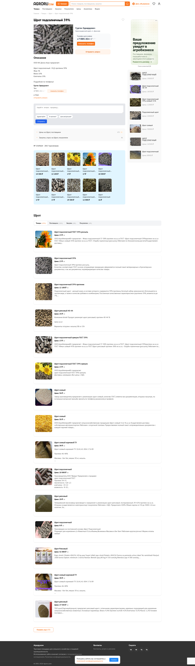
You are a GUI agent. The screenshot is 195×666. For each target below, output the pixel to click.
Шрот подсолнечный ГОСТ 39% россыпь (89, 170)
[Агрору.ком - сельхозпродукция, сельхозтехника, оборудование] (43, 3)
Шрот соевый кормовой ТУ (65, 442)
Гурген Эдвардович (85, 28)
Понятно (114, 660)
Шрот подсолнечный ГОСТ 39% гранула (73, 170)
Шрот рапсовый (60, 496)
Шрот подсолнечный (104, 195)
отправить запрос (41, 98)
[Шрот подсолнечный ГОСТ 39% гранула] (43, 379)
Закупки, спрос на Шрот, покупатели (53, 137)
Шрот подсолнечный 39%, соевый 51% (89, 195)
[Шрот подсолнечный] (43, 484)
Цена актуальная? (65, 117)
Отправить (41, 121)
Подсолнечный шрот (150, 112)
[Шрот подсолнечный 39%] (43, 273)
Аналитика (88, 9)
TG (141, 650)
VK (131, 650)
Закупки (58, 9)
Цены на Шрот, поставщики (50, 132)
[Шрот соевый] (43, 405)
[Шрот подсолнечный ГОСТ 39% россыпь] (43, 247)
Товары (36, 9)
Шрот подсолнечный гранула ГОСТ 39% (57, 195)
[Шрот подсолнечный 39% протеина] (43, 299)
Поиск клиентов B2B (144, 66)
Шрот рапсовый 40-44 (63, 310)
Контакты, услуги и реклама (104, 649)
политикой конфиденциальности (90, 661)
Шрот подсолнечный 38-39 (104, 170)
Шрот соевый (147, 125)
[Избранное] (154, 3)
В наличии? (52, 117)
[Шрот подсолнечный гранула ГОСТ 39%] (43, 352)
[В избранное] (123, 20)
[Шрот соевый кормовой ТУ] (43, 457)
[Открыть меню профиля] (159, 3)
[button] (127, 4)
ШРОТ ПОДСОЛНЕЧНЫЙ (149, 74)
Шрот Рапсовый (60, 548)
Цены (79, 9)
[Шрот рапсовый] (43, 511)
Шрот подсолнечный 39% (42, 195)
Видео (97, 9)
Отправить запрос (93, 52)
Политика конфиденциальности (57, 657)
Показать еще (43, 630)
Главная (36, 13)
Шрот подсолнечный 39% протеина (57, 170)
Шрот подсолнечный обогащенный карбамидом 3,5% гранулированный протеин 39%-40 (73, 195)
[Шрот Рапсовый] (43, 564)
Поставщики (47, 9)
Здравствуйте (41, 117)
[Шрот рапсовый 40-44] (43, 326)
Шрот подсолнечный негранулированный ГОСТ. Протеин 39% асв (42, 170)
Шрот (50, 13)
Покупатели (69, 9)
